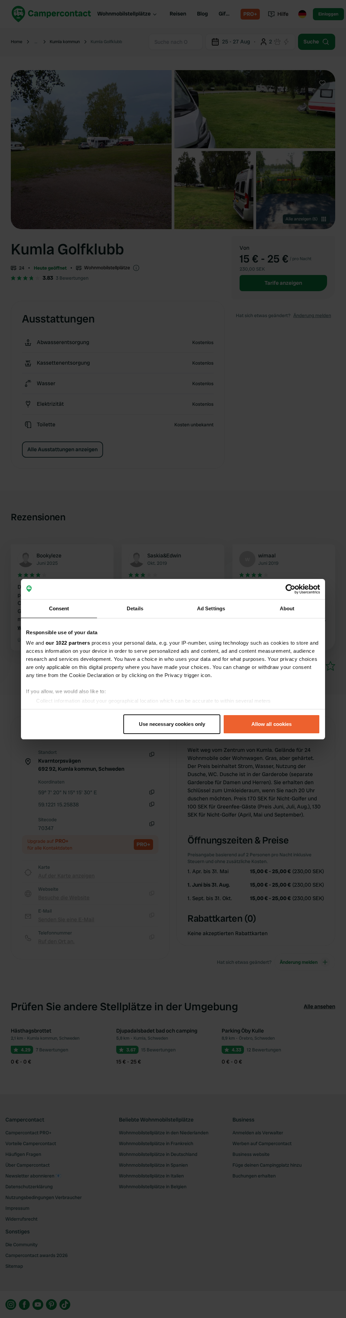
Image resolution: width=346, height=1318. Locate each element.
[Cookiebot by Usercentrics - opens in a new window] (290, 589)
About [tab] (287, 608)
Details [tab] (135, 608)
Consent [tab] (59, 608)
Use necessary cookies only (172, 724)
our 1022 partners (68, 643)
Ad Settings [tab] (211, 608)
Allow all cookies (271, 724)
